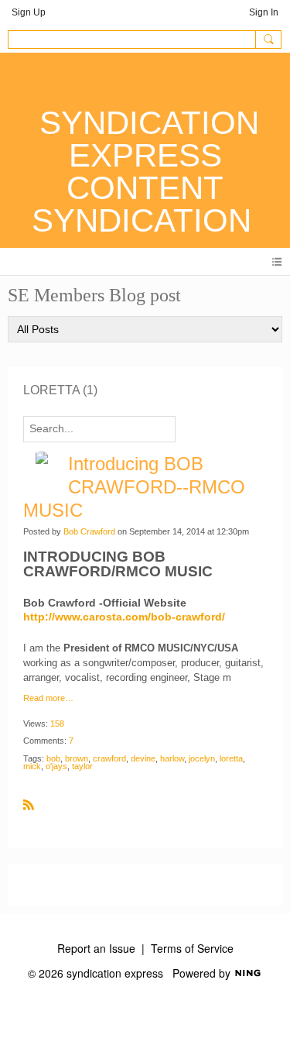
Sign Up (29, 12)
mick (32, 766)
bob (53, 758)
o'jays (56, 766)
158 (57, 723)
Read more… (48, 698)
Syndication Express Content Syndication (145, 172)
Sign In (263, 12)
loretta (231, 758)
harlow (172, 758)
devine (143, 758)
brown (76, 758)
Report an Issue (96, 948)
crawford (109, 758)
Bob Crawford (89, 531)
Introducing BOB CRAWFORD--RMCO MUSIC (134, 487)
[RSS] (28, 804)
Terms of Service (192, 948)
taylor (82, 766)
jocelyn (202, 758)
